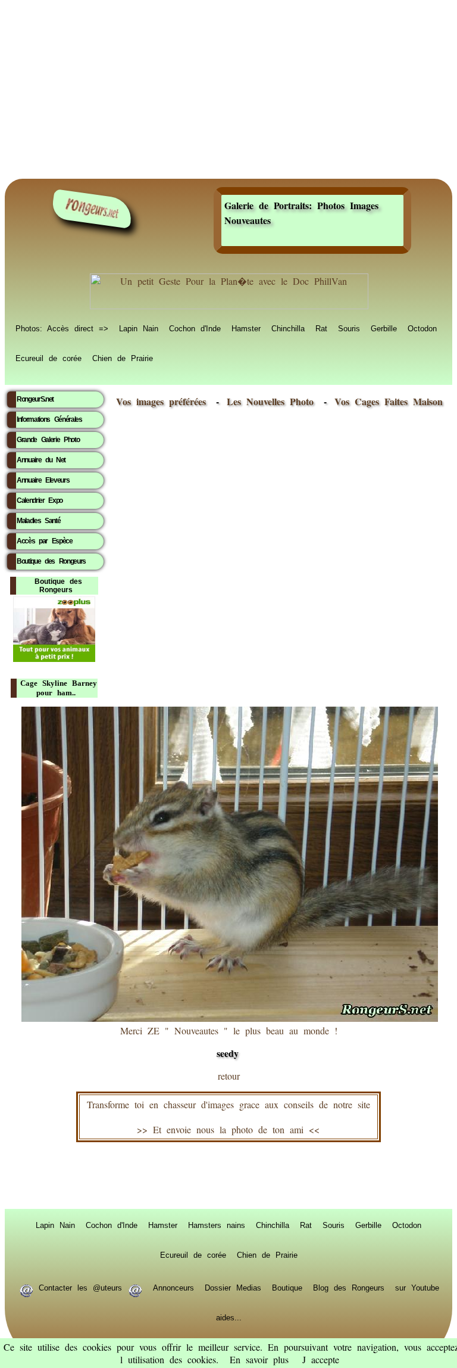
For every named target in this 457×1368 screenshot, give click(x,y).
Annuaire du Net (41, 460)
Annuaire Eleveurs (43, 480)
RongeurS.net (35, 399)
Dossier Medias (233, 1287)
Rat (321, 327)
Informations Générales (49, 419)
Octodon (422, 327)
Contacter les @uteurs (80, 1287)
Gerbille (384, 327)
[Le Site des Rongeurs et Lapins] (92, 209)
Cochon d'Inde (195, 327)
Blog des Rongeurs (348, 1287)
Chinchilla (288, 327)
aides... (229, 1316)
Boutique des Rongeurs (51, 561)
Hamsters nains (216, 1224)
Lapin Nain (138, 327)
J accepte (320, 1359)
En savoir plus (259, 1359)
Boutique (287, 1287)
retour (229, 1075)
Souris (349, 327)
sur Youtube (417, 1287)
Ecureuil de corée (48, 357)
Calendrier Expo (39, 500)
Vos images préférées (161, 401)
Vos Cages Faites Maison (386, 401)
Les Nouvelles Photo (273, 401)
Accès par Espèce (45, 541)
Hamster (246, 327)
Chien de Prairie (122, 357)
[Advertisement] (228, 89)
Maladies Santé (38, 521)
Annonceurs (173, 1287)
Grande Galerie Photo (48, 440)
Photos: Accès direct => (61, 327)
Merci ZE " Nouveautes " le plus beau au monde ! (228, 1042)
